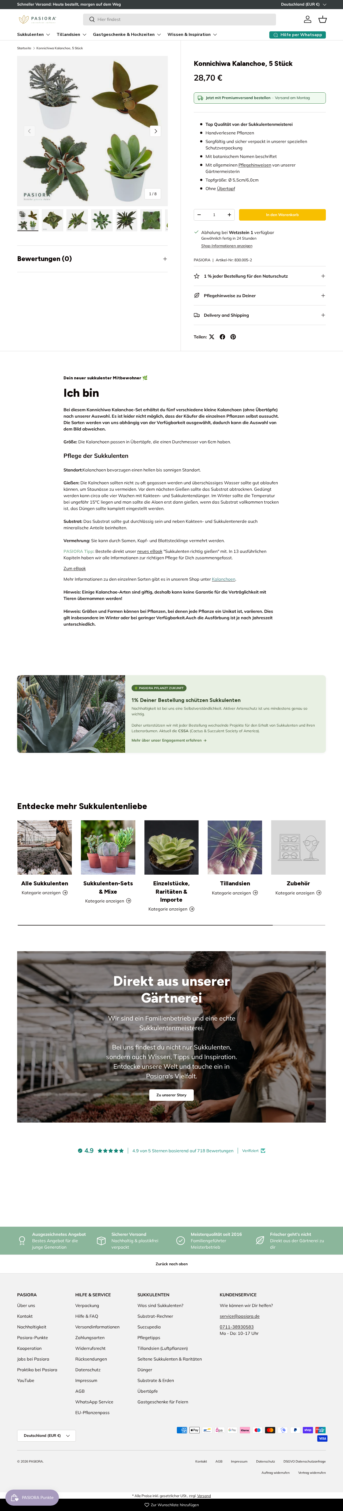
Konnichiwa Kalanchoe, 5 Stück (59, 48)
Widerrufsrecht (90, 1348)
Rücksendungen (91, 1359)
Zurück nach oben (172, 1263)
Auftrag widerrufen (276, 1473)
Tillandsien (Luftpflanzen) (162, 1348)
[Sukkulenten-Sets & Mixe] (108, 847)
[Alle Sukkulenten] (44, 847)
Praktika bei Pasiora (37, 1369)
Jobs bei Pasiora (33, 1359)
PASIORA (202, 260)
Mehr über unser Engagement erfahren (167, 740)
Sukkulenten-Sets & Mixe (108, 887)
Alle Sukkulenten (44, 883)
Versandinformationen (97, 1326)
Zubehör (298, 883)
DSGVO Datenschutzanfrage (305, 1461)
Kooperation (29, 1348)
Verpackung (87, 1305)
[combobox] (179, 19)
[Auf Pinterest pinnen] (233, 336)
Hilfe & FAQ (86, 1316)
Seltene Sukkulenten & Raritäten (169, 1359)
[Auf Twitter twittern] (211, 336)
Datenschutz (87, 1369)
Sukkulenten (30, 34)
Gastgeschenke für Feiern (162, 1401)
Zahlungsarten (90, 1337)
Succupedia (149, 1326)
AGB (80, 1391)
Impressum (86, 1380)
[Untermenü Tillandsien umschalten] (84, 34)
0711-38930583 (237, 1326)
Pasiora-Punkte (32, 1337)
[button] (323, 19)
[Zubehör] (298, 847)
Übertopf (226, 188)
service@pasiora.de (240, 1316)
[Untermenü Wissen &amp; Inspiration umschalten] (215, 34)
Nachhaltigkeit (31, 1326)
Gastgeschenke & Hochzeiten (124, 34)
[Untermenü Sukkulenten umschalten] (48, 34)
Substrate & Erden (155, 1380)
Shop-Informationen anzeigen (226, 245)
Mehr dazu (75, 4)
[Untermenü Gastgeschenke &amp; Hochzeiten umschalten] (159, 34)
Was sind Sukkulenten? (160, 1305)
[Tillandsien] (235, 847)
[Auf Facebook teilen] (222, 336)
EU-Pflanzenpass (92, 1412)
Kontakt (25, 1316)
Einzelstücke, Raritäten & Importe (171, 891)
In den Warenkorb (282, 214)
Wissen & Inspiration (189, 34)
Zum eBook (75, 568)
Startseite (24, 48)
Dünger (144, 1369)
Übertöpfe (147, 1391)
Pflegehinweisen (254, 165)
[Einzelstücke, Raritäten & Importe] (171, 847)
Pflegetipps (148, 1337)
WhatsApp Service (94, 1401)
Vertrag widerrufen (312, 1473)
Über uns (26, 1305)
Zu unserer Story (171, 1095)
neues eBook (149, 551)
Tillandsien (68, 34)
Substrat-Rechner (155, 1316)
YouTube (25, 1380)
